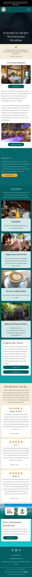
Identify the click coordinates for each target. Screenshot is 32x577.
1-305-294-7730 (16, 555)
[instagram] (16, 550)
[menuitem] (8, 569)
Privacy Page (15, 4)
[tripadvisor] (19, 550)
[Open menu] (29, 9)
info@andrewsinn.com (16, 558)
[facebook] (12, 550)
